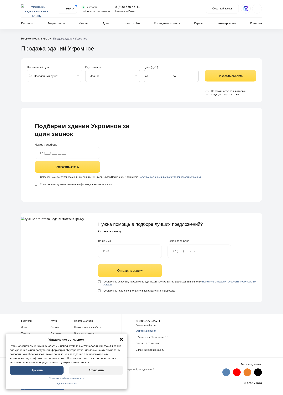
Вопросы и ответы (84, 333)
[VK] (226, 372)
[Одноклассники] (247, 372)
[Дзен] (258, 372)
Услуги (54, 321)
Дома (106, 23)
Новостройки (132, 23)
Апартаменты (56, 23)
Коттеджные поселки (167, 23)
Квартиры (27, 23)
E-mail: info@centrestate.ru (150, 350)
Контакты (256, 23)
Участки (84, 23)
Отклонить (96, 370)
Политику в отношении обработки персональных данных (170, 177)
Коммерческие (227, 23)
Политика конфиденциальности (66, 378)
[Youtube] (237, 372)
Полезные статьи (84, 321)
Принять (37, 370)
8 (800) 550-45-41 (127, 6)
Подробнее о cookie (66, 383)
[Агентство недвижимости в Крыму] (36, 8)
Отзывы (54, 327)
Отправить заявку (67, 166)
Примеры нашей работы (87, 327)
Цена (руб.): (151, 67)
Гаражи (198, 23)
